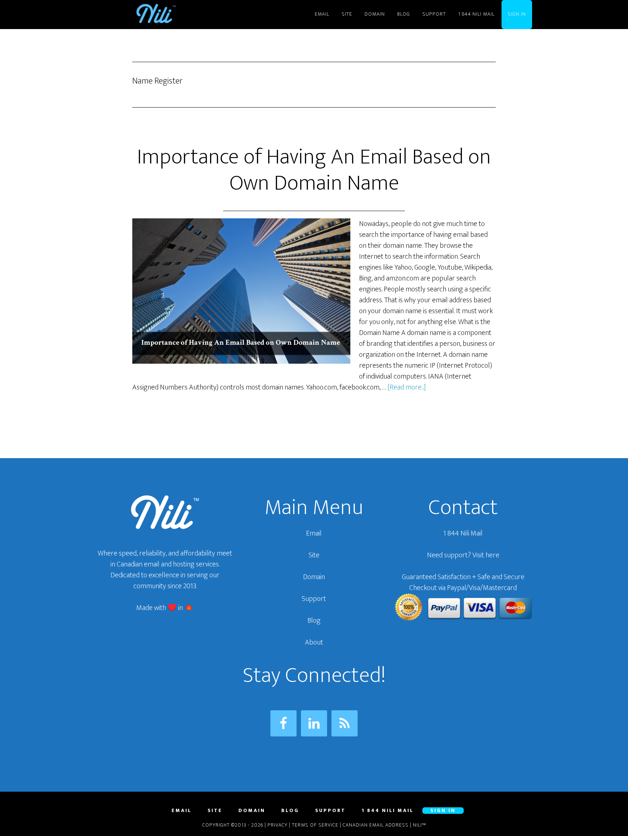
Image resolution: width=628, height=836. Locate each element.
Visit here (485, 555)
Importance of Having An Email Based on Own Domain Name (314, 170)
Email (314, 533)
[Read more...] (406, 387)
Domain (314, 577)
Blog (314, 620)
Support (314, 599)
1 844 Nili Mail (463, 533)
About (314, 642)
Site (314, 555)
